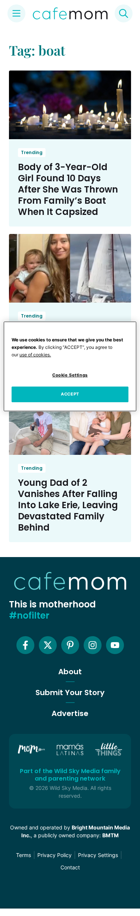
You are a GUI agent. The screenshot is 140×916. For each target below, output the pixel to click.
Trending (32, 152)
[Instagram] (93, 645)
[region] (69, 366)
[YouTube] (115, 645)
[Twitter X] (48, 645)
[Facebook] (25, 645)
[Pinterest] (70, 645)
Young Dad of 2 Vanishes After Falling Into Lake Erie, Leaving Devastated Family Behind (68, 505)
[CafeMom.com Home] (70, 13)
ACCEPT (70, 394)
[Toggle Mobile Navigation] (16, 13)
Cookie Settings (70, 375)
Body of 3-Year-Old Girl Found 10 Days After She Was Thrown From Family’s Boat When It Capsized (68, 189)
